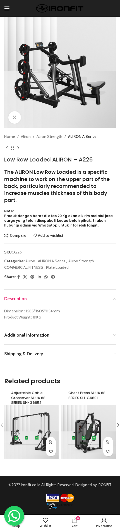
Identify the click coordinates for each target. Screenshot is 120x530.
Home (9, 136)
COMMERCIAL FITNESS (23, 267)
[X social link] (25, 277)
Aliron (26, 136)
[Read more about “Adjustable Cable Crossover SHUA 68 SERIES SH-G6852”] (51, 442)
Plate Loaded (57, 267)
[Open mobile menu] (7, 8)
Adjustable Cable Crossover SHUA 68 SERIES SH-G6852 (28, 397)
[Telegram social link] (53, 277)
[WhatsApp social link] (46, 277)
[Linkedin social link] (39, 277)
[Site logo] (60, 7)
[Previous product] (7, 148)
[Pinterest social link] (32, 277)
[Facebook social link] (18, 277)
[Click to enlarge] (14, 117)
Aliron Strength (49, 136)
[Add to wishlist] (51, 451)
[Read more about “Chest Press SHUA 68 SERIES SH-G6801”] (108, 442)
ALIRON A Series (82, 136)
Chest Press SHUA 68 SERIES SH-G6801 (86, 395)
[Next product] (18, 148)
